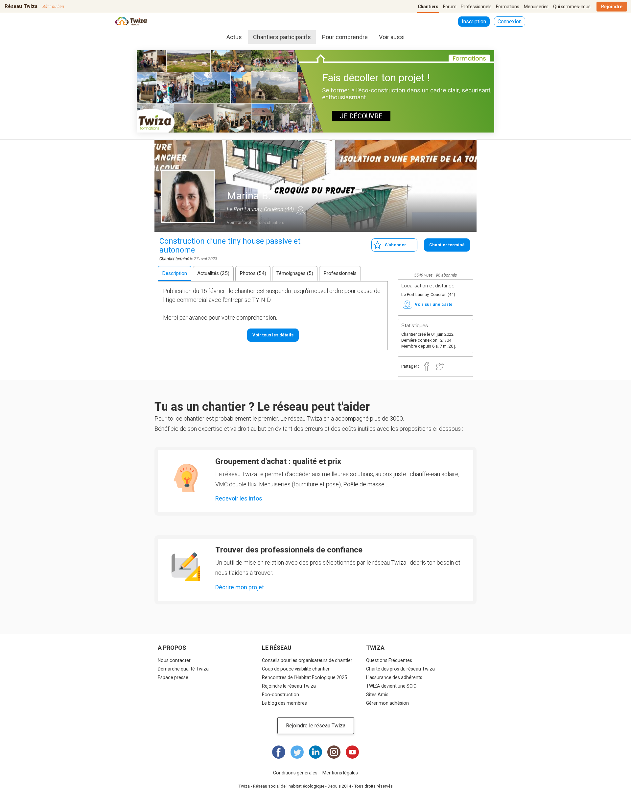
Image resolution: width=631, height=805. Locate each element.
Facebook (426, 366)
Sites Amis (377, 694)
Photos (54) (253, 273)
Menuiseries (536, 6)
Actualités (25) (213, 273)
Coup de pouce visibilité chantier (296, 668)
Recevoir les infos (238, 498)
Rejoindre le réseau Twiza (289, 686)
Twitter (439, 366)
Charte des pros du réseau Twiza (400, 668)
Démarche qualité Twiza (183, 668)
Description (174, 273)
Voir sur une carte (300, 210)
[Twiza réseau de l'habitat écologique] (131, 21)
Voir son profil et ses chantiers (255, 222)
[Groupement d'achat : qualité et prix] (185, 478)
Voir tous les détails (272, 334)
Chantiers (428, 6)
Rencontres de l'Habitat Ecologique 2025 (304, 677)
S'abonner (395, 244)
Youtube (352, 752)
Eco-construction (280, 694)
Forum (449, 6)
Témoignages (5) (294, 273)
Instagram (333, 752)
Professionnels (476, 6)
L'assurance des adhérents (394, 677)
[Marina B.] (188, 196)
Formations (507, 6)
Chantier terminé (447, 244)
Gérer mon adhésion (387, 703)
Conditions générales (295, 772)
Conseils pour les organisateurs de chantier (307, 660)
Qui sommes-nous (572, 6)
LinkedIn (315, 752)
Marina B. (249, 195)
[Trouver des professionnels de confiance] (185, 566)
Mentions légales (340, 772)
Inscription (474, 21)
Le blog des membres (284, 703)
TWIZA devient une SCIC (391, 686)
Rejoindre (611, 6)
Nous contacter (174, 660)
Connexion (510, 21)
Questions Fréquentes (389, 660)
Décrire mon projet (239, 587)
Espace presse (173, 677)
